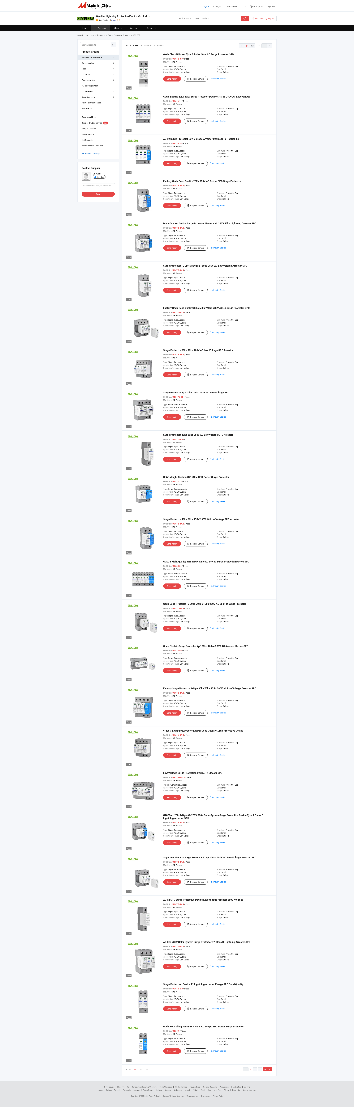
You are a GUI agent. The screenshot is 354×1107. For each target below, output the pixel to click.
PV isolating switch (90, 85)
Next (266, 1069)
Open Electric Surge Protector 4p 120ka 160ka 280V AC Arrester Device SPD (205, 646)
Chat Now (100, 177)
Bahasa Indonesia (249, 1090)
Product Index (225, 1087)
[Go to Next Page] (269, 46)
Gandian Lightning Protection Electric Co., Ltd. (121, 16)
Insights (247, 1087)
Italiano (159, 1090)
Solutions (134, 28)
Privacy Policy (218, 1096)
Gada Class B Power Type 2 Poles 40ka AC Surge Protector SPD (198, 54)
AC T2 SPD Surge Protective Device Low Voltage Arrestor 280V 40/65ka (203, 899)
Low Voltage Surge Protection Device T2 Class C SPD (192, 772)
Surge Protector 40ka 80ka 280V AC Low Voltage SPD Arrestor (198, 434)
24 (135, 1069)
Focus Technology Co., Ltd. (159, 1096)
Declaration (205, 1096)
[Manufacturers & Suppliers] (95, 5)
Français (136, 1090)
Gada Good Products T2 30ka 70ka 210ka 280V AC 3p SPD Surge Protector (204, 603)
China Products (123, 1087)
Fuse (84, 68)
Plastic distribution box (91, 102)
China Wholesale (165, 1087)
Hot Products (109, 1087)
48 (147, 1069)
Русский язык (148, 1090)
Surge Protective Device (92, 57)
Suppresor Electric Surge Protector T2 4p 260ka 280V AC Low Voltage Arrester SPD (209, 857)
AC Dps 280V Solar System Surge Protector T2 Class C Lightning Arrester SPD (206, 942)
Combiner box (87, 91)
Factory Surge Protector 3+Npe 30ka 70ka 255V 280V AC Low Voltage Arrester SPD (209, 688)
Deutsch (168, 1090)
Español (117, 1090)
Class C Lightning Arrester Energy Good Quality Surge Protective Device (203, 730)
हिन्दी (209, 1090)
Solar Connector (88, 97)
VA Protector (87, 108)
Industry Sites (195, 1087)
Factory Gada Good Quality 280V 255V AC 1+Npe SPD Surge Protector (202, 181)
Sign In (206, 6)
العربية (187, 1090)
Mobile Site (237, 1087)
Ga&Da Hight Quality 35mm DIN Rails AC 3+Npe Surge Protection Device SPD (206, 561)
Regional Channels (210, 1087)
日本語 (203, 1090)
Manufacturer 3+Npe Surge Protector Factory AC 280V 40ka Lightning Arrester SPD (210, 223)
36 (141, 1069)
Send (98, 194)
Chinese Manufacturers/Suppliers (144, 1087)
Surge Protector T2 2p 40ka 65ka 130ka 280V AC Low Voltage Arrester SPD (205, 265)
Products (102, 28)
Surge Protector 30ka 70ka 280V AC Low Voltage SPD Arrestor (198, 350)
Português (127, 1090)
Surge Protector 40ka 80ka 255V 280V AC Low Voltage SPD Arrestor (201, 519)
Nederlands (178, 1090)
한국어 (195, 1090)
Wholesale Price (181, 1087)
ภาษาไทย (217, 1090)
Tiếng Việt (236, 1090)
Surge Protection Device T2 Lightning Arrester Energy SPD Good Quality (203, 984)
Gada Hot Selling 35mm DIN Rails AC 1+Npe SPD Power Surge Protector (203, 1026)
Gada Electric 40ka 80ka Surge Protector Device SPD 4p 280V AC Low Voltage (206, 96)
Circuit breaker (88, 63)
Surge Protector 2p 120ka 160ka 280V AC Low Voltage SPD (196, 392)
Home (84, 28)
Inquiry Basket (219, 78)
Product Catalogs (92, 153)
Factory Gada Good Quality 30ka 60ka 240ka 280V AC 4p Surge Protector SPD (206, 308)
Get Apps (256, 6)
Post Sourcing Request (265, 18)
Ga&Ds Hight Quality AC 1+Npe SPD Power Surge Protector (196, 477)
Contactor (86, 74)
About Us (118, 28)
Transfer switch (88, 80)
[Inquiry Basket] (244, 6)
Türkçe (226, 1090)
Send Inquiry (172, 78)
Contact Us (151, 28)
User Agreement (192, 1096)
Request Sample (197, 78)
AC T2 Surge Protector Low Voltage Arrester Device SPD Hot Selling (201, 138)
